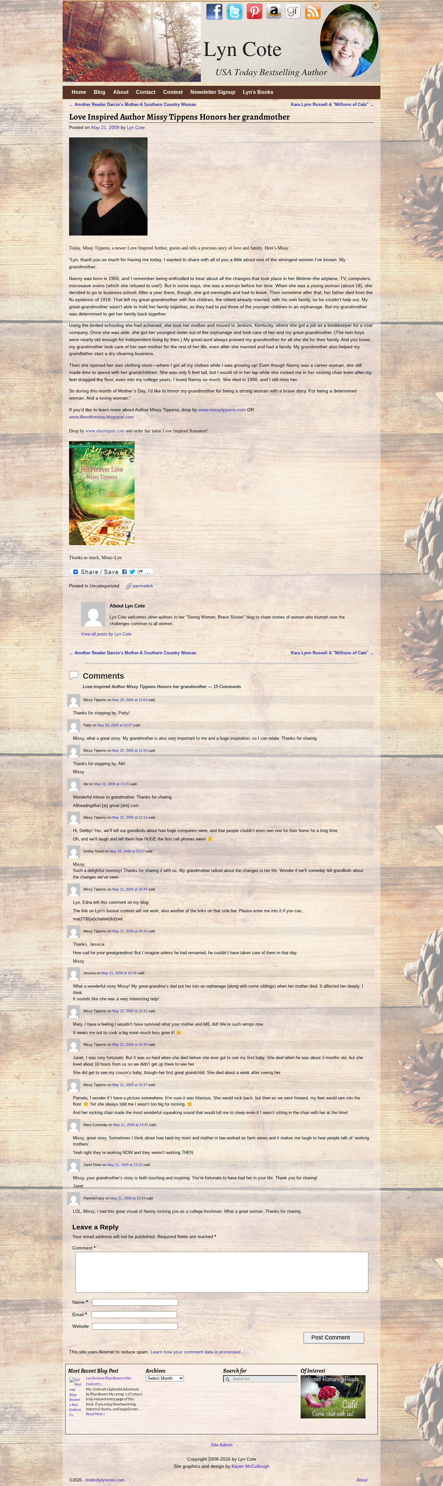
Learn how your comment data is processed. (196, 1351)
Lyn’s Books (258, 92)
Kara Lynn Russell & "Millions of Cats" (332, 104)
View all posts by (106, 634)
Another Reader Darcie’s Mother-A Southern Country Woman (132, 104)
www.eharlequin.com (105, 431)
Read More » (95, 1414)
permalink (143, 585)
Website (80, 1326)
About (120, 92)
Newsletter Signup (212, 92)
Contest (173, 92)
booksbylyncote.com (105, 1480)
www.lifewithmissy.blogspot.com (101, 416)
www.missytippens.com (222, 409)
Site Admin (222, 1444)
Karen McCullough (250, 1466)
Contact (145, 92)
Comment (83, 1247)
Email (79, 1314)
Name (80, 1302)
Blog (99, 92)
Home (79, 92)
